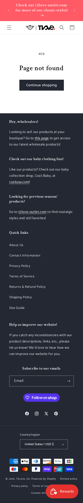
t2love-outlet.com (32, 212)
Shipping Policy (20, 297)
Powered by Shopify (43, 479)
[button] (9, 27)
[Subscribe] (68, 381)
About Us (16, 245)
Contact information (43, 493)
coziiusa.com (19, 182)
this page (42, 138)
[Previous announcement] (8, 10)
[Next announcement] (74, 10)
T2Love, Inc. (23, 479)
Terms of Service (22, 276)
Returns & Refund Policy (27, 287)
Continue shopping (41, 85)
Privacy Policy (19, 266)
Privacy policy (19, 486)
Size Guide (17, 308)
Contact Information (24, 255)
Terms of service (42, 486)
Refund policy (68, 479)
